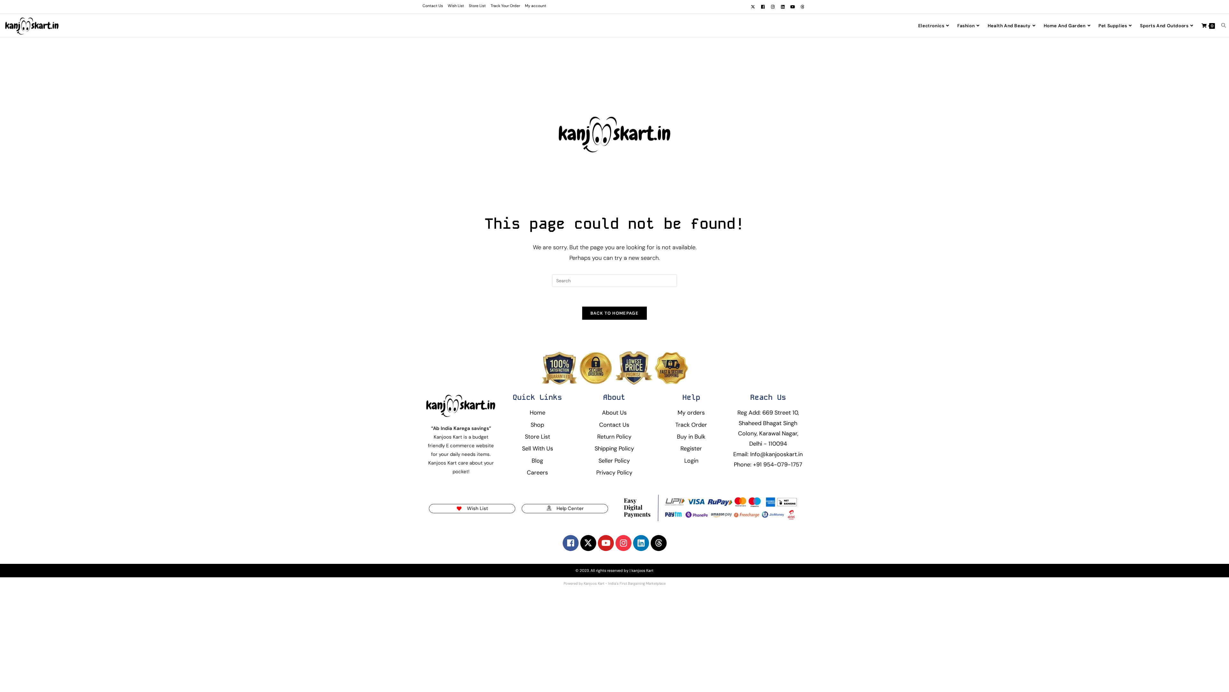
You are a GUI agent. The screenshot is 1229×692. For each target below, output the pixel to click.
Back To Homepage (614, 313)
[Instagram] (772, 7)
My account (535, 5)
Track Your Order (505, 5)
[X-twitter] (753, 7)
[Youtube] (792, 7)
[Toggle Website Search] (1223, 25)
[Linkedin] (782, 7)
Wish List (456, 5)
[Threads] (802, 7)
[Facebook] (763, 7)
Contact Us (432, 5)
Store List (477, 5)
